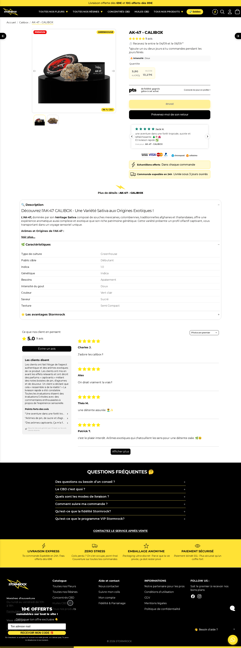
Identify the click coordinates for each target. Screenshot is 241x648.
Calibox (23, 22)
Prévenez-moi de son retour (169, 114)
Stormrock (124, 641)
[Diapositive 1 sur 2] (40, 121)
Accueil (11, 22)
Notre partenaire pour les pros (164, 586)
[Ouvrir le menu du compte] (230, 11)
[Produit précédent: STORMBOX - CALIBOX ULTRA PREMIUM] (3, 36)
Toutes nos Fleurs (64, 586)
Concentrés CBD (63, 597)
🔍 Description (32, 205)
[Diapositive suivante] (113, 71)
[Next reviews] (207, 136)
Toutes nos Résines (64, 591)
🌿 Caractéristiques (36, 244)
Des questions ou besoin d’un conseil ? (85, 482)
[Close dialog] (70, 603)
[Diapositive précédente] (34, 71)
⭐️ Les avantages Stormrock (43, 314)
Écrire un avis (46, 348)
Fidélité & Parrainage (112, 603)
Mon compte (107, 597)
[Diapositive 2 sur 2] (53, 121)
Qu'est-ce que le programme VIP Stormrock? (89, 519)
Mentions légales (155, 603)
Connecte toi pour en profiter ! (197, 90)
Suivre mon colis (109, 591)
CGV (147, 597)
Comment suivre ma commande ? (81, 504)
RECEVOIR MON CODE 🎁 (36, 632)
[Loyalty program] (215, 11)
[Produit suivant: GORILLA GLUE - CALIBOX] (238, 36)
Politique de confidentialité (162, 609)
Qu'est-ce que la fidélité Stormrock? (83, 511)
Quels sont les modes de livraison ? (82, 496)
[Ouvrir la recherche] (222, 11)
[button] (137, 38)
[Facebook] (193, 596)
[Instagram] (199, 596)
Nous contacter (109, 586)
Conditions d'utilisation (159, 591)
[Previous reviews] (132, 136)
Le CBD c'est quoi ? (70, 489)
